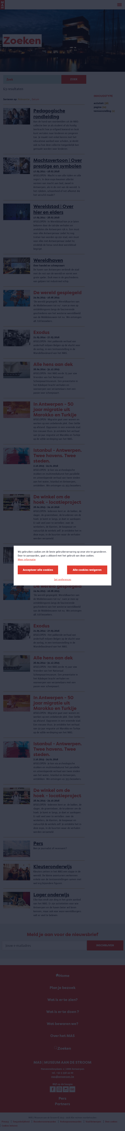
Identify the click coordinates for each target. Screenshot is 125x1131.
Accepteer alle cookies (38, 569)
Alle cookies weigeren (87, 569)
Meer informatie (27, 559)
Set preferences (62, 579)
